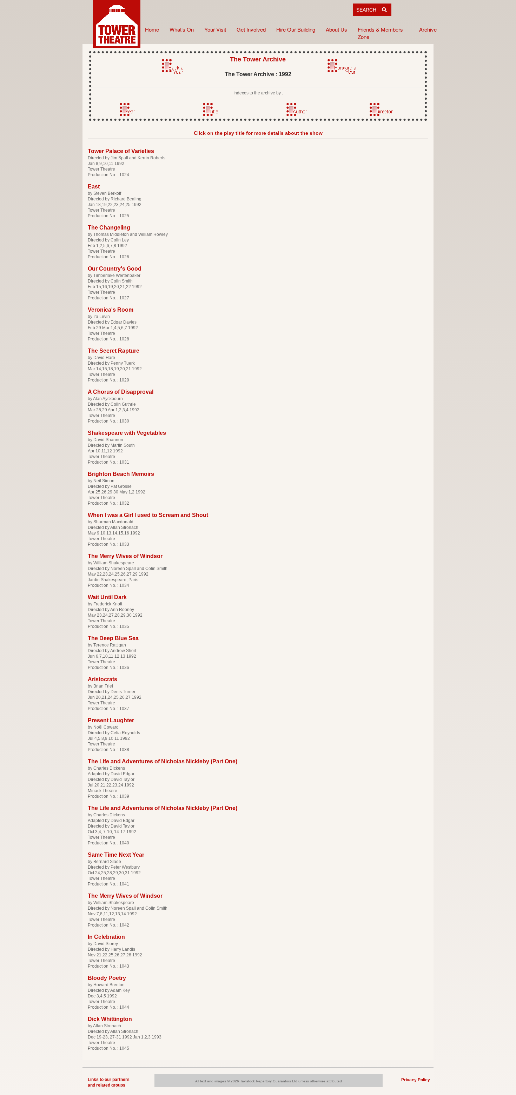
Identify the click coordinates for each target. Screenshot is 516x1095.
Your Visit (215, 29)
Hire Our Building (295, 29)
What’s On (182, 29)
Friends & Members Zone (380, 33)
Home (152, 29)
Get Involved (251, 29)
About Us (336, 29)
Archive (428, 29)
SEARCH (369, 10)
